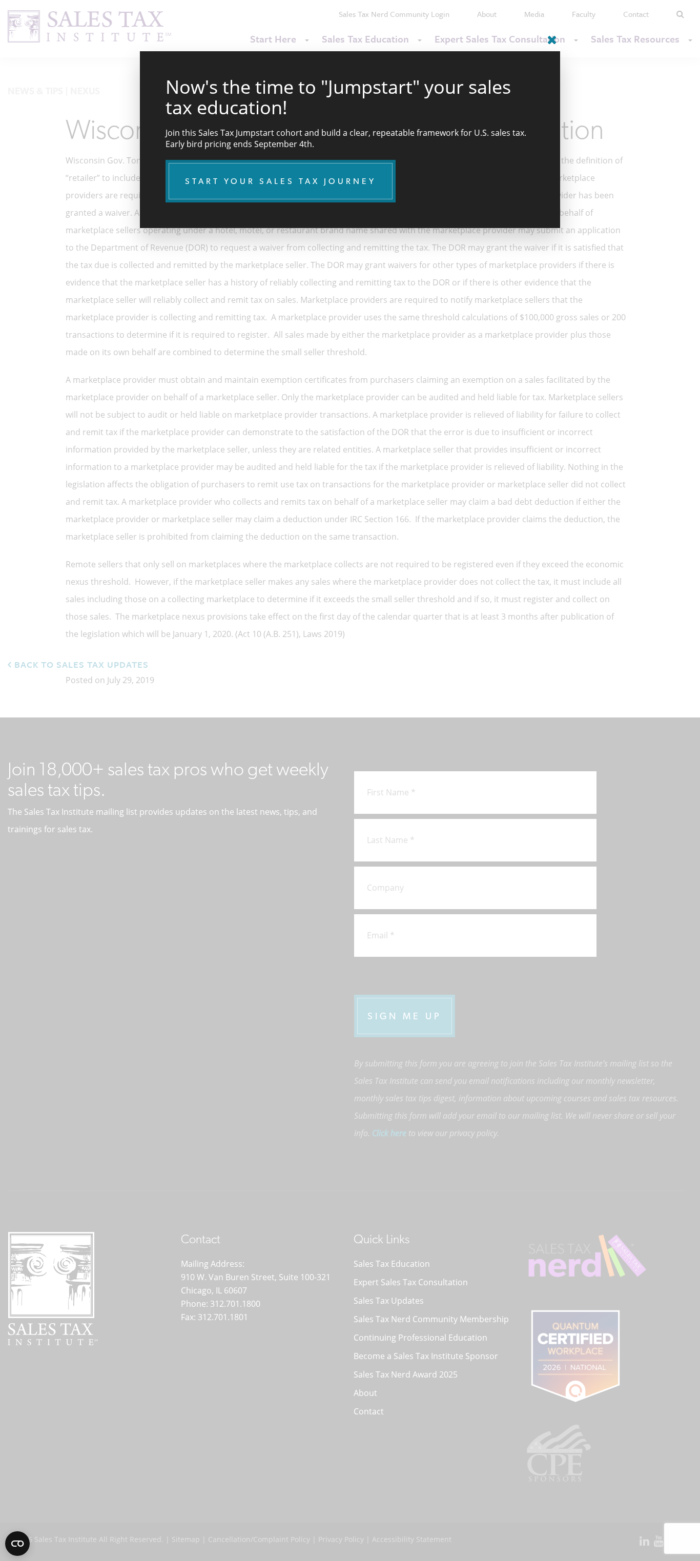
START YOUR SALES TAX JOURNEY (280, 181)
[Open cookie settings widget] (17, 1543)
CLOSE (550, 36)
